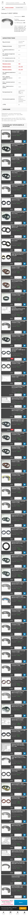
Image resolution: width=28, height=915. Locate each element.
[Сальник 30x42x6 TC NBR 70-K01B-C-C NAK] (6, 366)
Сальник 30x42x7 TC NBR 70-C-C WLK (18, 172)
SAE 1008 (20, 66)
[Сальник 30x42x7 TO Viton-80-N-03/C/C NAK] (6, 801)
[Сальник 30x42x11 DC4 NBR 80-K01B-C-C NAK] (6, 734)
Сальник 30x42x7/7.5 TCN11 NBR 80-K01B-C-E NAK (18, 542)
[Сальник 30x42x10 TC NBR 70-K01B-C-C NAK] (6, 298)
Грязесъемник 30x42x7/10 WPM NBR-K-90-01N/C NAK (18, 863)
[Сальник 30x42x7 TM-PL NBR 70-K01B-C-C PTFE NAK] (6, 787)
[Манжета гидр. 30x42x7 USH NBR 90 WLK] (6, 230)
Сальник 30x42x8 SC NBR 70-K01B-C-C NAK (18, 610)
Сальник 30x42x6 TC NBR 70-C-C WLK (18, 145)
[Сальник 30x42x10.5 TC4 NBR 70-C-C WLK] (6, 203)
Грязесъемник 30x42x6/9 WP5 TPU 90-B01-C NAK (18, 398)
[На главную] (2, 7)
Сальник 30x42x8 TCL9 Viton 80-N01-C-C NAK (17, 638)
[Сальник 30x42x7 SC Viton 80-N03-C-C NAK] (6, 464)
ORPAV (23, 16)
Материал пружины (7, 69)
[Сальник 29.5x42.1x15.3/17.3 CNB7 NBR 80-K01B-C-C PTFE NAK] (6, 257)
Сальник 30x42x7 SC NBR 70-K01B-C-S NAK (18, 447)
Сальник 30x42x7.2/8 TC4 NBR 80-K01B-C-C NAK (18, 583)
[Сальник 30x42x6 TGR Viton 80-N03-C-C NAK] (6, 270)
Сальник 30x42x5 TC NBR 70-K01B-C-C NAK (18, 335)
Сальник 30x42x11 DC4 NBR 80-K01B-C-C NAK (18, 731)
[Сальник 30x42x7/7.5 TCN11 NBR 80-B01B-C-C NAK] (6, 559)
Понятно (23, 908)
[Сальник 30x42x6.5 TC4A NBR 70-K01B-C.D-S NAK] (6, 423)
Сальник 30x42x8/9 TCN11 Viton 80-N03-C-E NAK (18, 678)
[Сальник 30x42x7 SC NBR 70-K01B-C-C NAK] (6, 437)
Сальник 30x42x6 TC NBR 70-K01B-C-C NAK (18, 363)
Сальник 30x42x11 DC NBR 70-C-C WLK (18, 213)
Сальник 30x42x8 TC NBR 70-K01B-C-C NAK (18, 624)
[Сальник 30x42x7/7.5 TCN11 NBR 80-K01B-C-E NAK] (6, 546)
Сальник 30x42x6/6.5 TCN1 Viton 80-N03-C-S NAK (18, 281)
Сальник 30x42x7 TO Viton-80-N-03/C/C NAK (18, 798)
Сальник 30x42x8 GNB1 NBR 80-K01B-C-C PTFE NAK (19, 597)
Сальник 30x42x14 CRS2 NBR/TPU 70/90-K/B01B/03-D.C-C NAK (18, 745)
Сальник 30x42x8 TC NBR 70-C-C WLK (18, 186)
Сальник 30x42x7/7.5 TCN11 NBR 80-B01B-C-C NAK (18, 556)
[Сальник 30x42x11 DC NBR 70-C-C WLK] (6, 216)
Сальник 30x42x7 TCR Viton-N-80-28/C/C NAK (17, 887)
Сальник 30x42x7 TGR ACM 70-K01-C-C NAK (18, 502)
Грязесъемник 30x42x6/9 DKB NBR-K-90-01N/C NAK (18, 838)
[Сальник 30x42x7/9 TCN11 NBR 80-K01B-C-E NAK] (6, 573)
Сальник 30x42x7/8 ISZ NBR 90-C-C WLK (18, 240)
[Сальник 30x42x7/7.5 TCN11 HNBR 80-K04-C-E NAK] (6, 519)
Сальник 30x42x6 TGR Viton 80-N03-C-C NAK (19, 267)
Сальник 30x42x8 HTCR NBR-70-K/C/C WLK (17, 825)
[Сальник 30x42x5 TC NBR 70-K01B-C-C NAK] (6, 339)
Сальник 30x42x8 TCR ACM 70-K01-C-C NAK (18, 651)
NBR (19, 63)
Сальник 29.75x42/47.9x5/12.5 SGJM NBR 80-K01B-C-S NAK (18, 308)
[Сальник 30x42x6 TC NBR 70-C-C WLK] (6, 148)
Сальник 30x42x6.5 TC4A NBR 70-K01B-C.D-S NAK (18, 420)
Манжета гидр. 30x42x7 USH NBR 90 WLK (19, 226)
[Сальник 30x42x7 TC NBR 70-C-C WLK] (6, 175)
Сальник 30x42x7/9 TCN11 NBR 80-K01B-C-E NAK (18, 570)
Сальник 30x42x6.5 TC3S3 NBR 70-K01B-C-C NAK (18, 410)
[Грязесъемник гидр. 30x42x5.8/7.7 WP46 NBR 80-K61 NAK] (6, 352)
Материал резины (7, 63)
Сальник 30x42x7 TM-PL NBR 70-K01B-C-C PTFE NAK (19, 784)
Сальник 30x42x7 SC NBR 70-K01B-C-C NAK (18, 434)
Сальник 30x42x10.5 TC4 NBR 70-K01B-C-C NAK (18, 692)
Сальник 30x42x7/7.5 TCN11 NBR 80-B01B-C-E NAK (18, 529)
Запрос (21, 902)
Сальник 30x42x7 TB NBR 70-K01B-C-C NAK (18, 474)
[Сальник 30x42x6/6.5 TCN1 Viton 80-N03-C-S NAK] (6, 284)
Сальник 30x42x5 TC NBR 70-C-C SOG (18, 770)
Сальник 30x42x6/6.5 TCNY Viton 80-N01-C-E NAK (18, 387)
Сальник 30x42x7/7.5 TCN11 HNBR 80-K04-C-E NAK (18, 515)
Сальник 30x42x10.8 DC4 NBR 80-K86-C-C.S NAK (18, 719)
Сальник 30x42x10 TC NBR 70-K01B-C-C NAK (18, 294)
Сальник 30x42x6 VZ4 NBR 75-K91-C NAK (18, 376)
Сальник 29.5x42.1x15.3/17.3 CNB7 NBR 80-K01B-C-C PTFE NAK (19, 254)
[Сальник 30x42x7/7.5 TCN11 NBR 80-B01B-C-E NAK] (6, 532)
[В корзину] (24, 141)
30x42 (22, 31)
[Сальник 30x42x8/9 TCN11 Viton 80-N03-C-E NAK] (6, 682)
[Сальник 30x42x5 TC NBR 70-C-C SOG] (6, 774)
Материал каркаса (7, 66)
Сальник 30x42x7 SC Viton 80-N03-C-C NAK (18, 461)
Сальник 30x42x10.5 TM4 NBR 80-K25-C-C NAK (18, 706)
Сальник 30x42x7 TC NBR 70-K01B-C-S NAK (18, 488)
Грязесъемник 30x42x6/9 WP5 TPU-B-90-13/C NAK (18, 851)
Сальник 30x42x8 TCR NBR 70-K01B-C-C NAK (18, 665)
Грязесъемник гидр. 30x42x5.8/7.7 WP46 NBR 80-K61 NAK (18, 350)
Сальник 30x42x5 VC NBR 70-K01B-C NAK (18, 131)
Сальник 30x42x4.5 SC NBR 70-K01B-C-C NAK (18, 322)
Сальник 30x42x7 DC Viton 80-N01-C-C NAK (18, 158)
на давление (20, 27)
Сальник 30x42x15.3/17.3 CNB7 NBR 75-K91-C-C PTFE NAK (18, 757)
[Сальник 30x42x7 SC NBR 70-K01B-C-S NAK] (6, 451)
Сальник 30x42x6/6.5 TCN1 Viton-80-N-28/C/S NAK (18, 811)
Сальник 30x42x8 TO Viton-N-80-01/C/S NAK (18, 876)
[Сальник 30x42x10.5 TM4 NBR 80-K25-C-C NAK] (6, 709)
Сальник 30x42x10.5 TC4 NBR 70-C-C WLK (18, 199)
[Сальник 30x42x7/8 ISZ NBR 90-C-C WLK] (6, 243)
